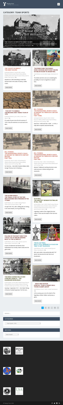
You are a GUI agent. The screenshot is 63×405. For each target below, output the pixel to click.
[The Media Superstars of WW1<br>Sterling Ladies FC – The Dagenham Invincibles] (17, 266)
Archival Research (28, 44)
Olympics (7, 164)
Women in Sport (40, 209)
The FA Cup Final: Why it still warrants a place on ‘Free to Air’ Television (46, 244)
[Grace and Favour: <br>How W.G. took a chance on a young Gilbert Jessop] (46, 273)
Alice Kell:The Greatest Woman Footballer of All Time (46, 200)
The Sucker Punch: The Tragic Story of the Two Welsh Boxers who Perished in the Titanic (17, 198)
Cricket (21, 116)
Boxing (20, 202)
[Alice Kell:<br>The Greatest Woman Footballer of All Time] (46, 188)
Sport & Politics (21, 45)
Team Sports (28, 45)
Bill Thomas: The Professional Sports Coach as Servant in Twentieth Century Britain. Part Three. (46, 112)
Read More (9, 87)
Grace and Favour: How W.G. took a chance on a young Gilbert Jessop (44, 285)
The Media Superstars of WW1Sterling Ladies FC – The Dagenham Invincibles (15, 278)
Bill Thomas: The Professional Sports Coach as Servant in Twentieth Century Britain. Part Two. (17, 155)
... (51, 307)
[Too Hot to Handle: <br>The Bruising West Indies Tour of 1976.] (17, 100)
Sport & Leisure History (13, 45)
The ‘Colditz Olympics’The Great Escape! (18, 42)
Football (52, 44)
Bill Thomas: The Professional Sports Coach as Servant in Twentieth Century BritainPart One (46, 156)
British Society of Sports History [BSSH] (41, 44)
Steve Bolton (8, 282)
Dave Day (8, 160)
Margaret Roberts (13, 44)
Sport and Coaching (13, 164)
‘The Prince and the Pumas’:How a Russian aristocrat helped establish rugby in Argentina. (46, 70)
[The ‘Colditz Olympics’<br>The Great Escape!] (17, 58)
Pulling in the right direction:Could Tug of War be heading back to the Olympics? (16, 237)
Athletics (6, 162)
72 (54, 307)
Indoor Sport (11, 75)
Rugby (49, 74)
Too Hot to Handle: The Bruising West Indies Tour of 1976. (16, 112)
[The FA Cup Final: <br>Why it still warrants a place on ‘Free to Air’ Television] (46, 232)
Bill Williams (8, 202)
